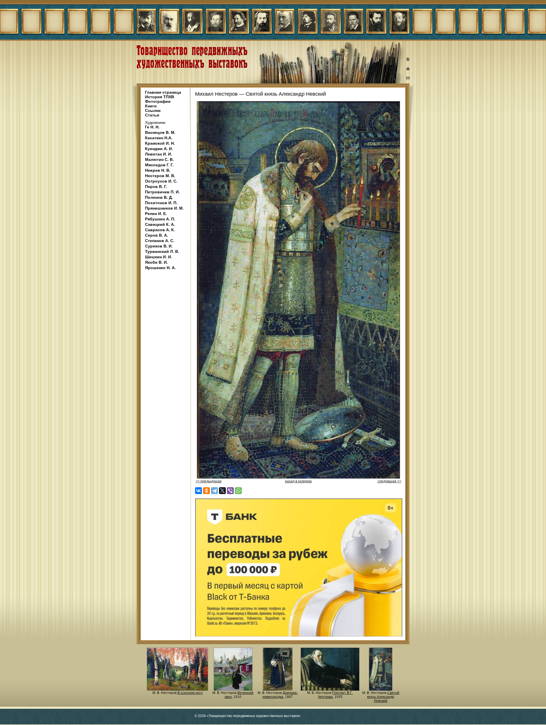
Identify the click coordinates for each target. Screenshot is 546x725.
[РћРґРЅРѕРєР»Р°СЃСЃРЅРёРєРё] (206, 490)
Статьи (152, 115)
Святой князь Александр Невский (383, 697)
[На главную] (408, 60)
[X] (222, 490)
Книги (151, 106)
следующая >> (389, 481)
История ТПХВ (159, 97)
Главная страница (163, 92)
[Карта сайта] (408, 70)
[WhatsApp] (238, 490)
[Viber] (230, 490)
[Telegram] (214, 490)
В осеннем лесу (190, 693)
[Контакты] (408, 79)
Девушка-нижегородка (280, 695)
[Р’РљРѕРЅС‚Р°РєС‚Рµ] (198, 490)
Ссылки (153, 110)
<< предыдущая (209, 481)
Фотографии (158, 101)
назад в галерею (298, 481)
